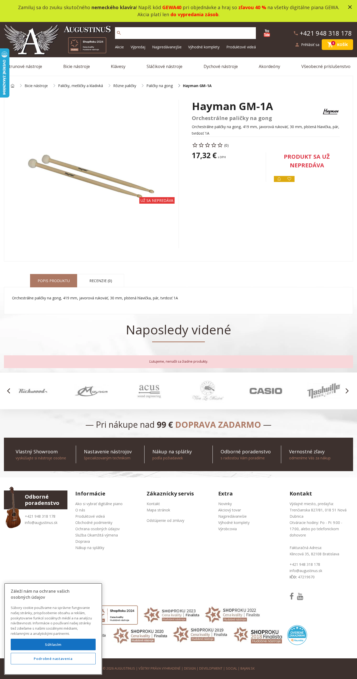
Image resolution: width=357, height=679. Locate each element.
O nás (80, 509)
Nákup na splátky (89, 547)
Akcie (119, 46)
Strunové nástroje (24, 66)
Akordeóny (269, 66)
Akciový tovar (229, 509)
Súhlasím (53, 644)
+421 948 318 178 (40, 516)
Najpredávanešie (232, 516)
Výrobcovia (227, 528)
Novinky (225, 503)
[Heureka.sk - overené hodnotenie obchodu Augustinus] (297, 634)
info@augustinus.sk (41, 522)
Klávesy (118, 66)
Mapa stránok (158, 509)
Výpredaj (138, 46)
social (231, 668)
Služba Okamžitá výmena (96, 535)
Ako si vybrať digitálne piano (99, 503)
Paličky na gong (159, 86)
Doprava (82, 541)
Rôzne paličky (124, 86)
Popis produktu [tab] (54, 280)
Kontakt (153, 503)
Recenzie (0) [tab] (100, 280)
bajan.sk (247, 668)
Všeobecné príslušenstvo (325, 66)
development (210, 668)
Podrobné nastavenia (53, 658)
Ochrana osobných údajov (97, 528)
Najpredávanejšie (167, 46)
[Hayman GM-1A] (91, 174)
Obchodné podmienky (93, 522)
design (190, 668)
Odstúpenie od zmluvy (165, 520)
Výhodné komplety (204, 46)
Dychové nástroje (221, 66)
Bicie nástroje (76, 66)
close (350, 7)
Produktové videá (241, 46)
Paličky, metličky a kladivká (80, 86)
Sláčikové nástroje (164, 66)
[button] (10, 391)
